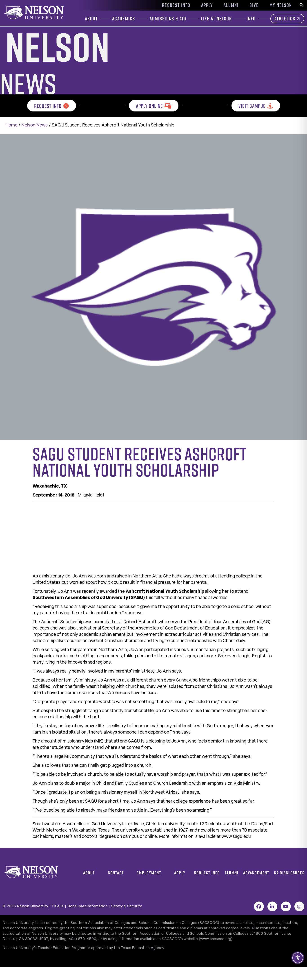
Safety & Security (126, 906)
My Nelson (280, 5)
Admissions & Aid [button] (168, 18)
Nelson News (34, 125)
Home (11, 125)
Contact (116, 873)
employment (149, 873)
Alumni (231, 5)
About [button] (91, 18)
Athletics (284, 18)
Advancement (256, 873)
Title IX (58, 906)
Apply (207, 5)
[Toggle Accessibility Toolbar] (298, 958)
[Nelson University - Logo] (33, 12)
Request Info (176, 5)
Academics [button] (123, 18)
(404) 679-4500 (81, 939)
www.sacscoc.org (215, 939)
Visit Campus (252, 105)
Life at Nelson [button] (216, 18)
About (89, 873)
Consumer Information (87, 906)
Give (254, 5)
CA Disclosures (289, 873)
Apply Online (149, 105)
